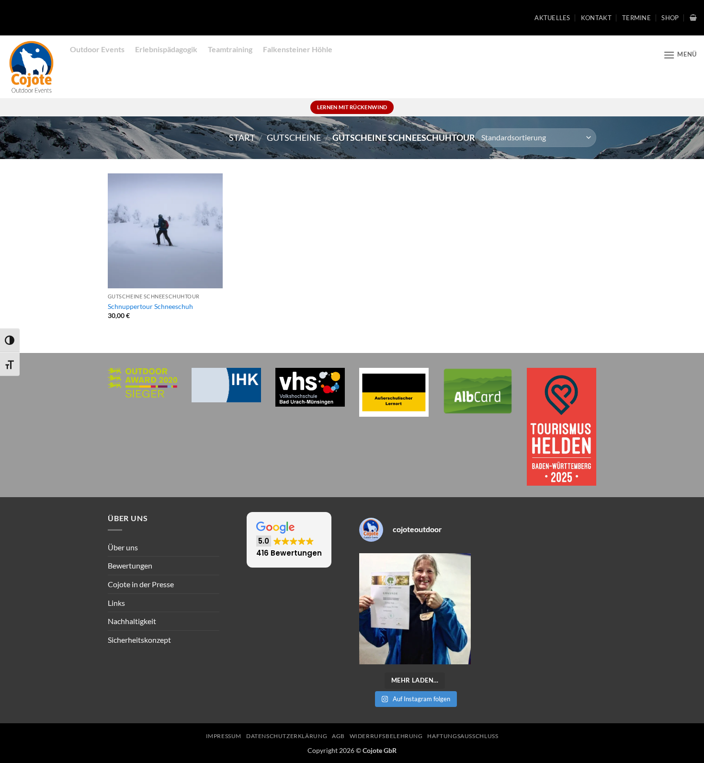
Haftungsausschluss (462, 736)
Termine (636, 18)
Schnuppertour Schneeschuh (150, 306)
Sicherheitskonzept (139, 639)
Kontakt (596, 18)
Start (242, 137)
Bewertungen (130, 565)
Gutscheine (294, 137)
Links (116, 602)
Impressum (224, 736)
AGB (338, 736)
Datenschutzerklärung (286, 736)
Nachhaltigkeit (132, 621)
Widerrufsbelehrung (386, 736)
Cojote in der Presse (141, 584)
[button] (693, 17)
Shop (670, 18)
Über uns (123, 547)
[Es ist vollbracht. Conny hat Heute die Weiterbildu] (415, 609)
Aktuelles (552, 18)
